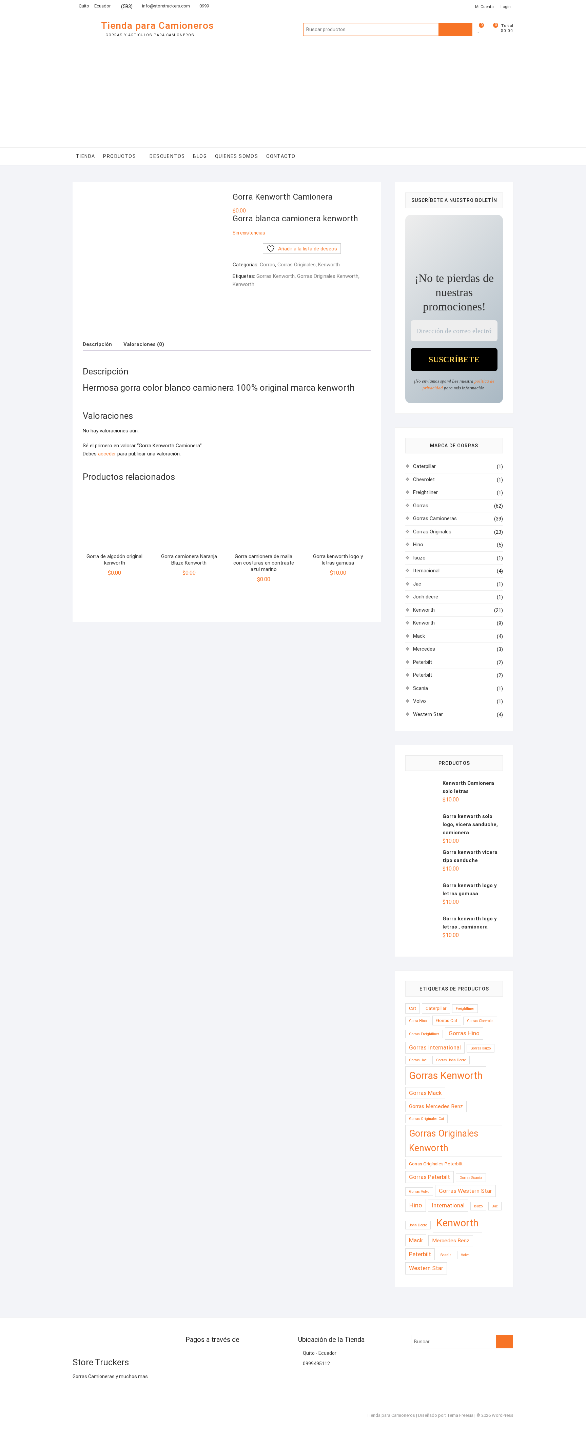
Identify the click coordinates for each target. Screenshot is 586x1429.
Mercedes (424, 649)
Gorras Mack (425, 1092)
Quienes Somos (236, 156)
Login (506, 6)
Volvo (419, 701)
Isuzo (419, 558)
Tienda (85, 156)
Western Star (428, 714)
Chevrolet (424, 479)
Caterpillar (424, 466)
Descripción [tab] (97, 344)
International (448, 1205)
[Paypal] (190, 1356)
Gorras (267, 265)
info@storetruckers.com (166, 5)
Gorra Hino (418, 1021)
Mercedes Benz (450, 1241)
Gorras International (435, 1047)
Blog (200, 156)
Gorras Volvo (419, 1191)
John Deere (418, 1225)
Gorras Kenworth (275, 276)
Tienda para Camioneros (157, 25)
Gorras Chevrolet (480, 1021)
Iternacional (426, 571)
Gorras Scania (471, 1178)
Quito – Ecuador (94, 5)
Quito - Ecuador (319, 1353)
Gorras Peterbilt (429, 1176)
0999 (203, 5)
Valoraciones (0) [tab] (143, 344)
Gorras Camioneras (435, 518)
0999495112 (316, 1363)
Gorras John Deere (451, 1060)
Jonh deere (425, 597)
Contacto (280, 156)
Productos (119, 156)
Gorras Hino (464, 1033)
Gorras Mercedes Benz (436, 1106)
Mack (419, 636)
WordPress (502, 1415)
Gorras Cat (446, 1020)
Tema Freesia (460, 1415)
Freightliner (425, 492)
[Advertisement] (293, 96)
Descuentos (167, 156)
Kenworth (329, 265)
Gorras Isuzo (480, 1048)
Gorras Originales (296, 265)
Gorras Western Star (465, 1190)
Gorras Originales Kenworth (327, 276)
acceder (107, 454)
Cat (412, 1008)
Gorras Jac (418, 1060)
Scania (420, 688)
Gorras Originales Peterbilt (436, 1163)
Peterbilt (422, 662)
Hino (418, 545)
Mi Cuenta (484, 6)
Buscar (455, 29)
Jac (417, 584)
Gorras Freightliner (424, 1034)
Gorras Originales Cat (426, 1119)
